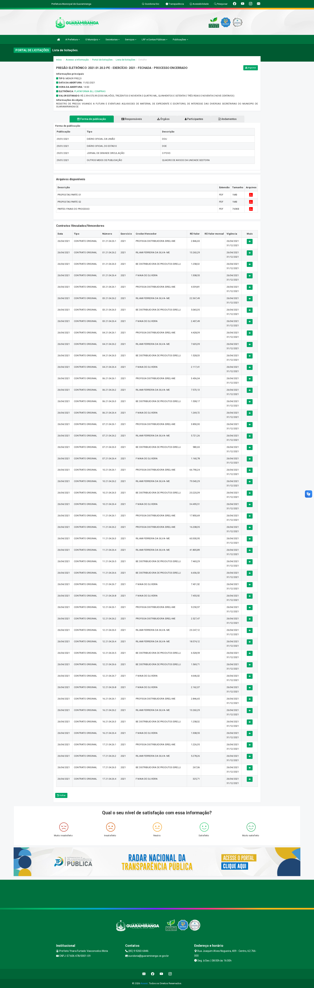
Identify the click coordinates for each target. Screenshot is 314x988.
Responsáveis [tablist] (133, 119)
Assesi (144, 983)
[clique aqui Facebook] (153, 974)
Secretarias (112, 39)
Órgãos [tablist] (165, 119)
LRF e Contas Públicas (154, 39)
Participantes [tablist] (195, 119)
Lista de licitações (125, 59)
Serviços (130, 39)
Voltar (62, 795)
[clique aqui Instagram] (170, 974)
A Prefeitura (71, 39)
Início (59, 59)
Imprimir (251, 67)
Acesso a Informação (77, 59)
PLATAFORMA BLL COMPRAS (89, 91)
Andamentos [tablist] (229, 119)
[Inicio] (58, 39)
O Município (92, 39)
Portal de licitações (102, 59)
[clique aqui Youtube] (161, 974)
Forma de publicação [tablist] (93, 119)
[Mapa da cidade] (157, 893)
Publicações (179, 39)
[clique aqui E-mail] (144, 974)
